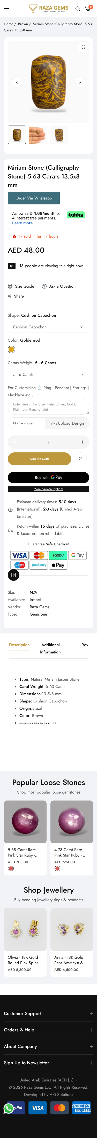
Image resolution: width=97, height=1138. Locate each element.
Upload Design (71, 423)
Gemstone (38, 614)
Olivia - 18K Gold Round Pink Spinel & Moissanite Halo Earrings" (24, 960)
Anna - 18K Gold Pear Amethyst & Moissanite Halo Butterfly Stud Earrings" (68, 960)
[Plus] (82, 442)
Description (19, 645)
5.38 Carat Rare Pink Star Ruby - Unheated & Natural (25, 852)
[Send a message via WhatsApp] (9, 1108)
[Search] (78, 8)
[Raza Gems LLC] (48, 8)
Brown (23, 23)
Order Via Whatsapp (34, 198)
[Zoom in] (83, 47)
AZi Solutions (61, 1095)
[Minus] (14, 442)
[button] (80, 82)
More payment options (48, 489)
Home (8, 23)
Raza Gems (39, 607)
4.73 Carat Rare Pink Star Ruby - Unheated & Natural (71, 852)
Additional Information (50, 648)
